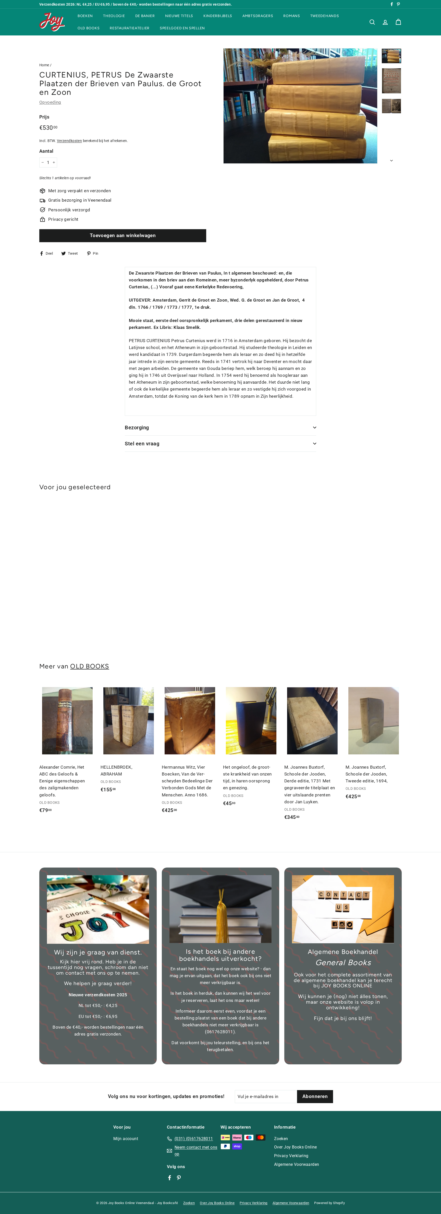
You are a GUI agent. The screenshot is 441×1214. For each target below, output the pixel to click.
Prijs (44, 117)
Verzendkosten (69, 141)
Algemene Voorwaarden (296, 1164)
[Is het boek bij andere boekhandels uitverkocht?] (220, 909)
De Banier (145, 16)
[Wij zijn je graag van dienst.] (98, 909)
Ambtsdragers (257, 16)
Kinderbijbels (217, 16)
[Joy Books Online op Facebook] (169, 1177)
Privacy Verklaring (291, 1155)
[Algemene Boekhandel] (343, 909)
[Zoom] (300, 106)
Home (44, 65)
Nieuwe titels (179, 16)
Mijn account (125, 1138)
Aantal (46, 151)
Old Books (89, 28)
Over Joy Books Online (295, 1147)
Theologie (114, 16)
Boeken (85, 16)
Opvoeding (50, 102)
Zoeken (281, 1138)
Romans (291, 16)
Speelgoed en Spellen (182, 28)
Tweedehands (324, 16)
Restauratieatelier (130, 28)
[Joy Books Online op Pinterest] (178, 1177)
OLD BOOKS (89, 666)
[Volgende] (391, 159)
